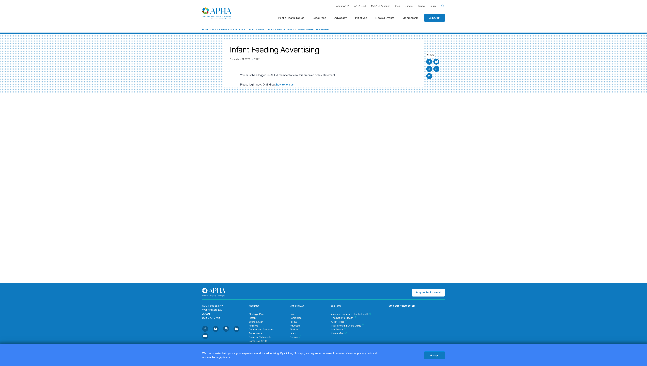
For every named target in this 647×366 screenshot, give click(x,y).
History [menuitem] (252, 318)
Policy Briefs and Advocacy (228, 30)
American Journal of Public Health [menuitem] (349, 314)
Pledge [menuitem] (294, 329)
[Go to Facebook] (429, 62)
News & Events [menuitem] (384, 18)
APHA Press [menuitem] (337, 321)
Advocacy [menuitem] (340, 18)
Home (205, 30)
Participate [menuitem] (296, 318)
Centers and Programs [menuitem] (261, 329)
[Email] (429, 76)
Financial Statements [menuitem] (260, 337)
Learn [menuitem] (293, 333)
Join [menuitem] (292, 314)
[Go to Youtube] (205, 336)
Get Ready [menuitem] (337, 329)
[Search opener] (443, 6)
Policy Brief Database (281, 30)
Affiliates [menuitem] (253, 325)
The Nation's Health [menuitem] (342, 318)
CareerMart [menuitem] (337, 333)
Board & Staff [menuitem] (256, 321)
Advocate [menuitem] (295, 325)
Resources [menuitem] (319, 18)
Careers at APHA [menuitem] (258, 341)
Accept (434, 355)
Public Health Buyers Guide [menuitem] (346, 325)
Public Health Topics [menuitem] (291, 18)
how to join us (285, 84)
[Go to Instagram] (226, 329)
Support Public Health (428, 292)
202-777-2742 (211, 317)
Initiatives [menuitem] (361, 18)
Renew (421, 6)
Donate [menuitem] (294, 337)
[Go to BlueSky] (436, 62)
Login (433, 6)
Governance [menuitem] (256, 333)
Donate (409, 6)
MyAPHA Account (380, 6)
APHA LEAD (360, 6)
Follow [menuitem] (293, 321)
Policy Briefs (256, 30)
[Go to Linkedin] (436, 69)
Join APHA (434, 17)
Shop (397, 6)
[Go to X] (429, 69)
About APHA (342, 6)
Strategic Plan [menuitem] (256, 314)
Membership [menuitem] (411, 18)
